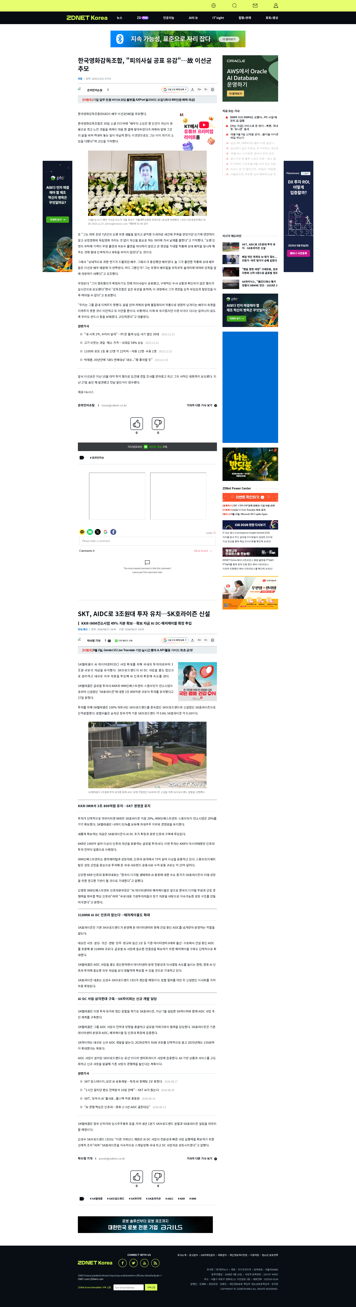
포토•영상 (272, 17)
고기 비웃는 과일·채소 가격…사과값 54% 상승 (113, 342)
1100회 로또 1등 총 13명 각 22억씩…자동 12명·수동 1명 (120, 351)
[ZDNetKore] (92, 10)
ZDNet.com (96, 1279)
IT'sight (218, 17)
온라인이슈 (98, 457)
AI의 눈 (193, 17)
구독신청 (151, 1287)
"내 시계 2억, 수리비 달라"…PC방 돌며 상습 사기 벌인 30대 (121, 334)
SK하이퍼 (136, 1198)
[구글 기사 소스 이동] (175, 90)
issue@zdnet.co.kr (114, 405)
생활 (80, 78)
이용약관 (254, 1255)
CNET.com (83, 1279)
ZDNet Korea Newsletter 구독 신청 (94, 1287)
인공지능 (168, 17)
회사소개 (181, 1255)
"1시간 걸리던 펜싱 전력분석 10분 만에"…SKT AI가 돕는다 (121, 1090)
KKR (182, 1198)
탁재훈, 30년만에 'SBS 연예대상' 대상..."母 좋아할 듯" (118, 359)
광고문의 (193, 1255)
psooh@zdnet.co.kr (112, 1158)
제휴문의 (222, 1255)
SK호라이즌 (154, 1198)
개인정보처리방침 (238, 1255)
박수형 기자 (93, 640)
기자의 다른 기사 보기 (200, 405)
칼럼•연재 (245, 17)
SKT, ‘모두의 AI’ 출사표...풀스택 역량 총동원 (112, 1098)
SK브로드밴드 (116, 1198)
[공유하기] (192, 90)
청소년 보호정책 (270, 1255)
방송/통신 (83, 629)
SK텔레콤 (97, 1198)
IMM (193, 1198)
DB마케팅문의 (208, 1255)
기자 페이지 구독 (125, 640)
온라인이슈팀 (95, 90)
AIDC (170, 1198)
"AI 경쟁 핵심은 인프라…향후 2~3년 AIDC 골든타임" (117, 1107)
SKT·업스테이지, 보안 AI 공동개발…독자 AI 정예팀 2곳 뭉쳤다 (123, 1081)
